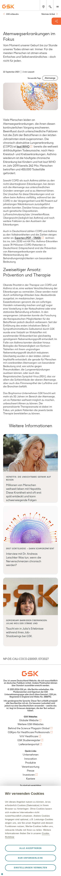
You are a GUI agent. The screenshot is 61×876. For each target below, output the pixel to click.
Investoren (29, 774)
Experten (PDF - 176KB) (28, 237)
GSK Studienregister (28, 740)
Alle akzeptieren (30, 848)
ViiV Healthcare (29, 736)
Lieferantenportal (29, 744)
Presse (30, 770)
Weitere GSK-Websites (30, 724)
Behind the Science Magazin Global (29, 728)
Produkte (30, 762)
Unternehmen (30, 754)
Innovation (30, 758)
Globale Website (28, 720)
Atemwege (50, 78)
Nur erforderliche (30, 858)
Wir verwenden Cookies (24, 794)
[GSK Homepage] (8, 6)
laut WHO (23, 146)
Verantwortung (30, 766)
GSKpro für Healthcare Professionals (29, 732)
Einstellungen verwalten (30, 868)
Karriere (30, 778)
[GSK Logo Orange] (30, 673)
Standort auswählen (25, 685)
